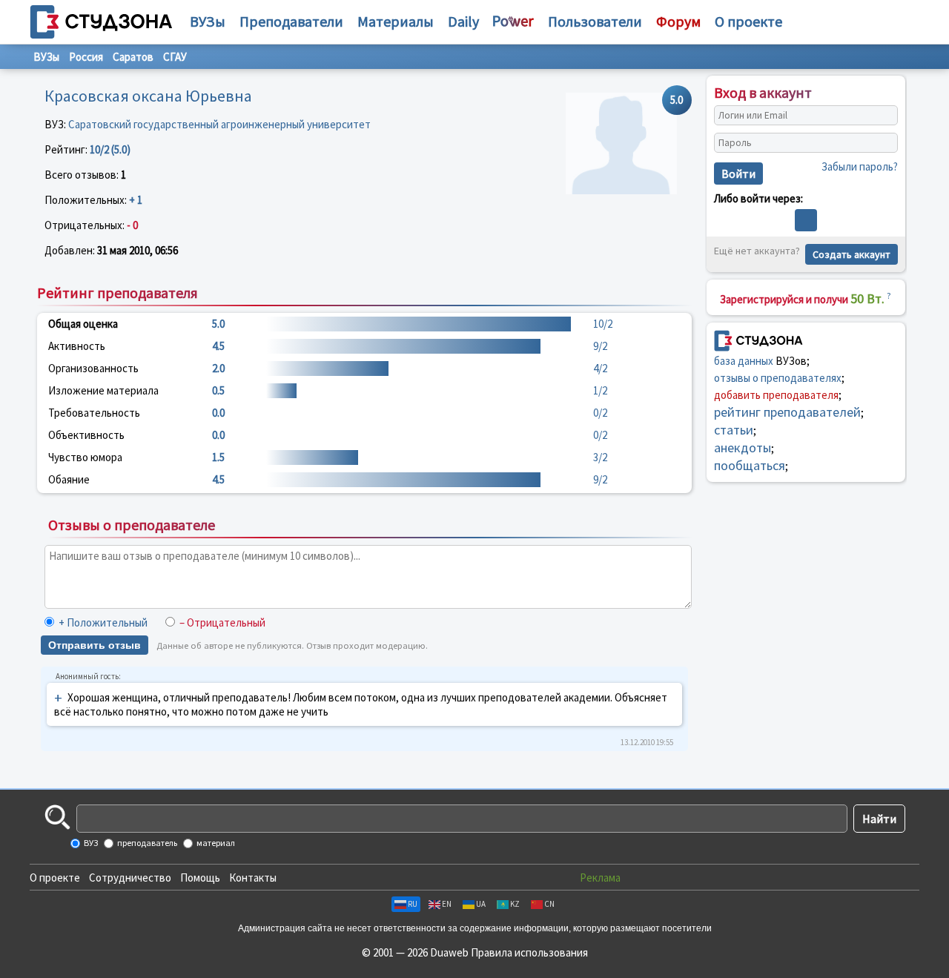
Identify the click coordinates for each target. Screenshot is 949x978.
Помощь (200, 877)
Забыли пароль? (859, 166)
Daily (463, 21)
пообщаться (749, 464)
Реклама (600, 877)
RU (412, 904)
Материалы (395, 21)
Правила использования (529, 952)
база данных (743, 360)
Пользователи (595, 21)
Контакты (253, 877)
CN (549, 904)
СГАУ (175, 57)
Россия (86, 57)
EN (447, 904)
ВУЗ (90, 842)
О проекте (55, 877)
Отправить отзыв (94, 645)
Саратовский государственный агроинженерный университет (219, 124)
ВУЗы (207, 21)
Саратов (133, 57)
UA (481, 904)
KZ (515, 904)
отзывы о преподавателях (777, 377)
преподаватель (146, 842)
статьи (733, 428)
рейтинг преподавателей (787, 411)
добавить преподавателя (776, 394)
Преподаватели (291, 21)
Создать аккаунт (851, 254)
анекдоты (742, 446)
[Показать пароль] (883, 143)
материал (215, 842)
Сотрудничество (130, 877)
